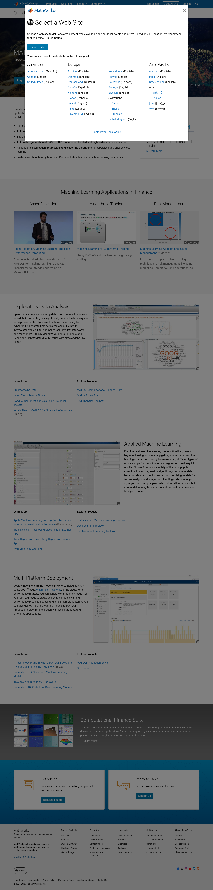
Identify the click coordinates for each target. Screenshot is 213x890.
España (72, 87)
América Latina (36, 71)
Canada (31, 76)
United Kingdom (117, 119)
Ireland (72, 103)
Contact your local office (106, 132)
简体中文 (157, 92)
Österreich (114, 82)
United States (35, 82)
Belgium (73, 71)
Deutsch (116, 103)
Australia (154, 71)
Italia (71, 108)
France (72, 98)
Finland (72, 92)
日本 (151, 103)
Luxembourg (75, 114)
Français (117, 114)
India (152, 76)
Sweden (113, 92)
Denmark (73, 76)
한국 (151, 108)
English (116, 108)
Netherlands (115, 71)
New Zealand (157, 82)
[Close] (184, 10)
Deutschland (75, 82)
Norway (112, 76)
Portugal (113, 87)
